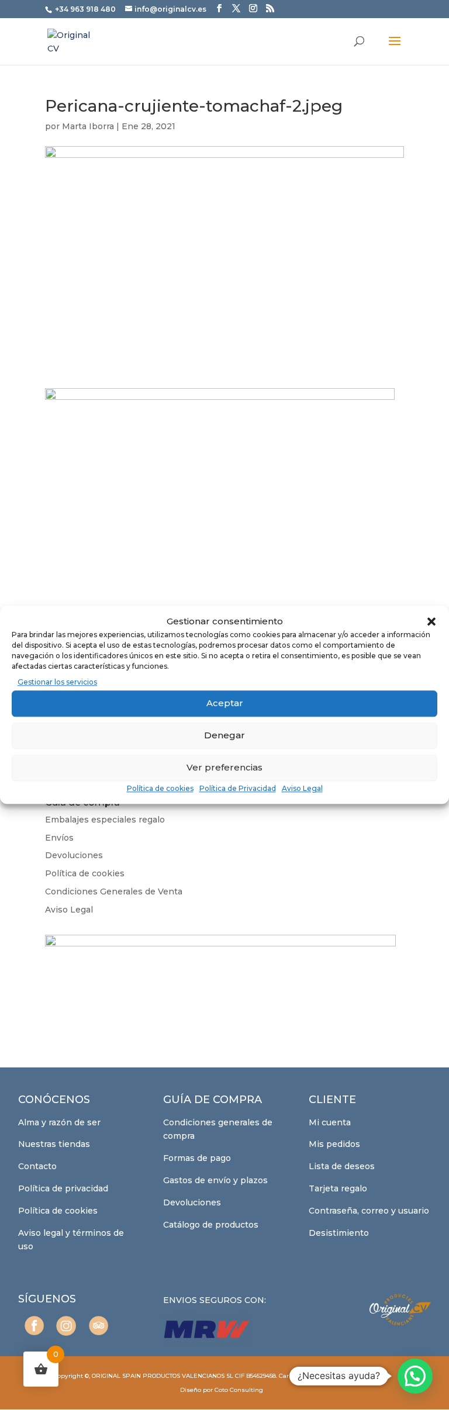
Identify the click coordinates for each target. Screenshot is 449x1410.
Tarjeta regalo (338, 1188)
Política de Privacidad (237, 788)
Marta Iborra (88, 126)
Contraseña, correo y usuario (369, 1210)
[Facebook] (34, 1325)
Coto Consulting (239, 1390)
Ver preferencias (224, 767)
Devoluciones (74, 855)
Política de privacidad (63, 1188)
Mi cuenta (330, 1122)
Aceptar (224, 703)
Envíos (59, 837)
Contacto (37, 1166)
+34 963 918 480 (86, 9)
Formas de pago (197, 1158)
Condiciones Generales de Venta (113, 891)
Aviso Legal (302, 788)
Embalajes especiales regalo (105, 819)
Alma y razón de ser (59, 1122)
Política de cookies (160, 788)
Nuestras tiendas (54, 1144)
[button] (431, 621)
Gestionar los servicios (57, 682)
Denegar (224, 735)
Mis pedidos (334, 1144)
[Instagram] (66, 1326)
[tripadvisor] (98, 1325)
